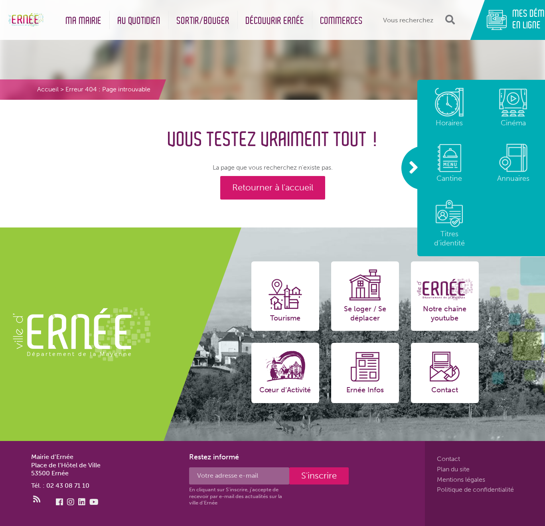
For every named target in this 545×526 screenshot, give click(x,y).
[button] (449, 20)
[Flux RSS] (36, 499)
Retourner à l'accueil (272, 187)
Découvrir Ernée (275, 21)
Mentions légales (461, 479)
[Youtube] (94, 502)
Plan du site (453, 469)
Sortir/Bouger (203, 21)
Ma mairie (84, 21)
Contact (448, 459)
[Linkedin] (81, 502)
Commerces (341, 21)
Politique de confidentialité (475, 489)
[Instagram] (70, 502)
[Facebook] (59, 502)
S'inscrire (319, 475)
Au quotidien (139, 21)
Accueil (48, 89)
